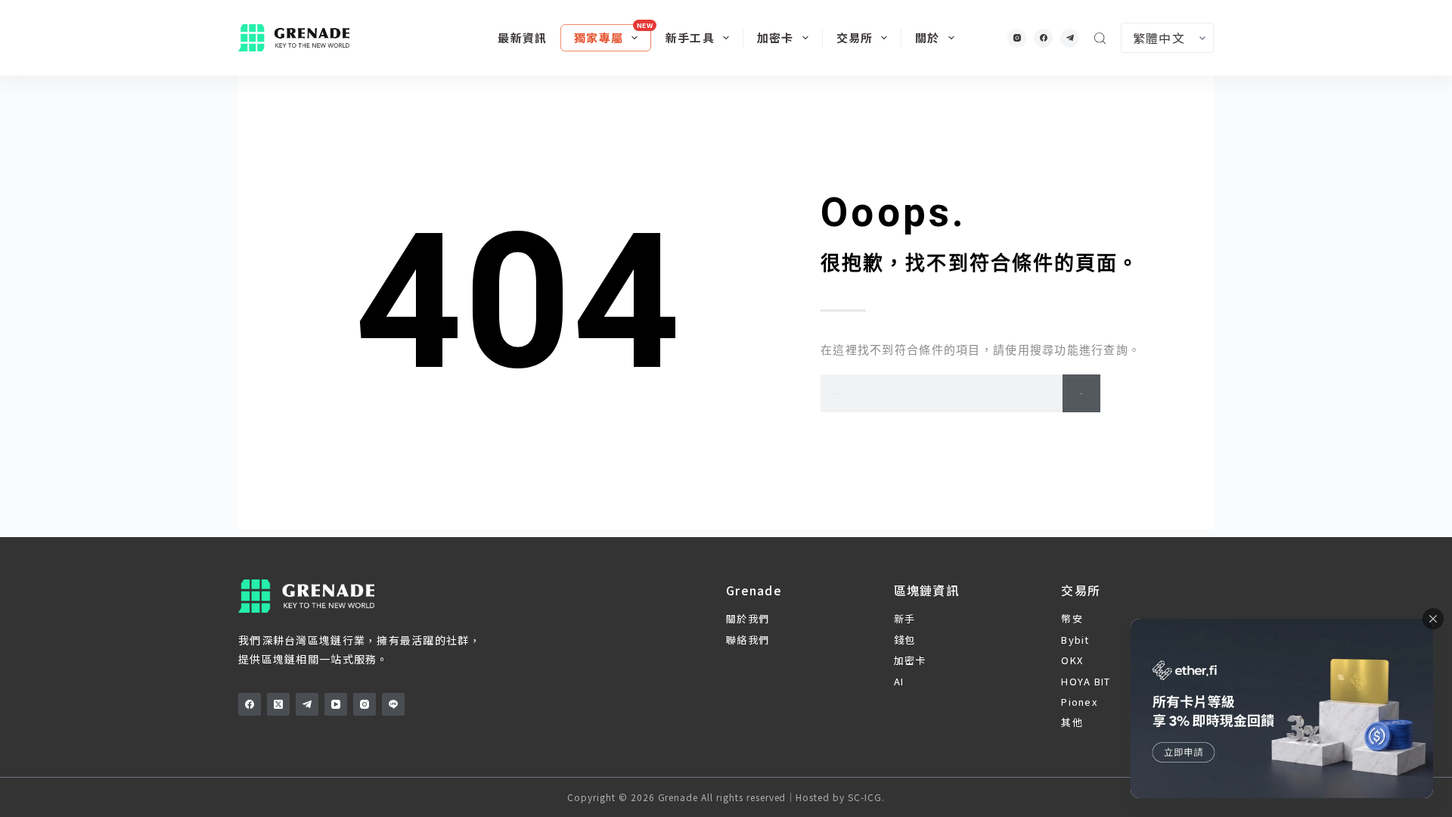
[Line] (393, 704)
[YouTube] (335, 704)
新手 (905, 618)
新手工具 (690, 37)
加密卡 (775, 37)
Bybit (1075, 639)
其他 (1072, 722)
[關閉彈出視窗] (1433, 618)
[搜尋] (1100, 38)
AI (899, 681)
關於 (927, 37)
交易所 (854, 37)
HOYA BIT (1085, 681)
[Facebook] (1043, 38)
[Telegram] (1069, 38)
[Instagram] (1016, 38)
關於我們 (747, 618)
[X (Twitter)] (278, 704)
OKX (1072, 660)
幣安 (1072, 618)
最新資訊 (522, 37)
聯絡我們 (747, 639)
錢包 (905, 639)
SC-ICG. (866, 797)
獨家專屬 (598, 37)
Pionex (1079, 701)
